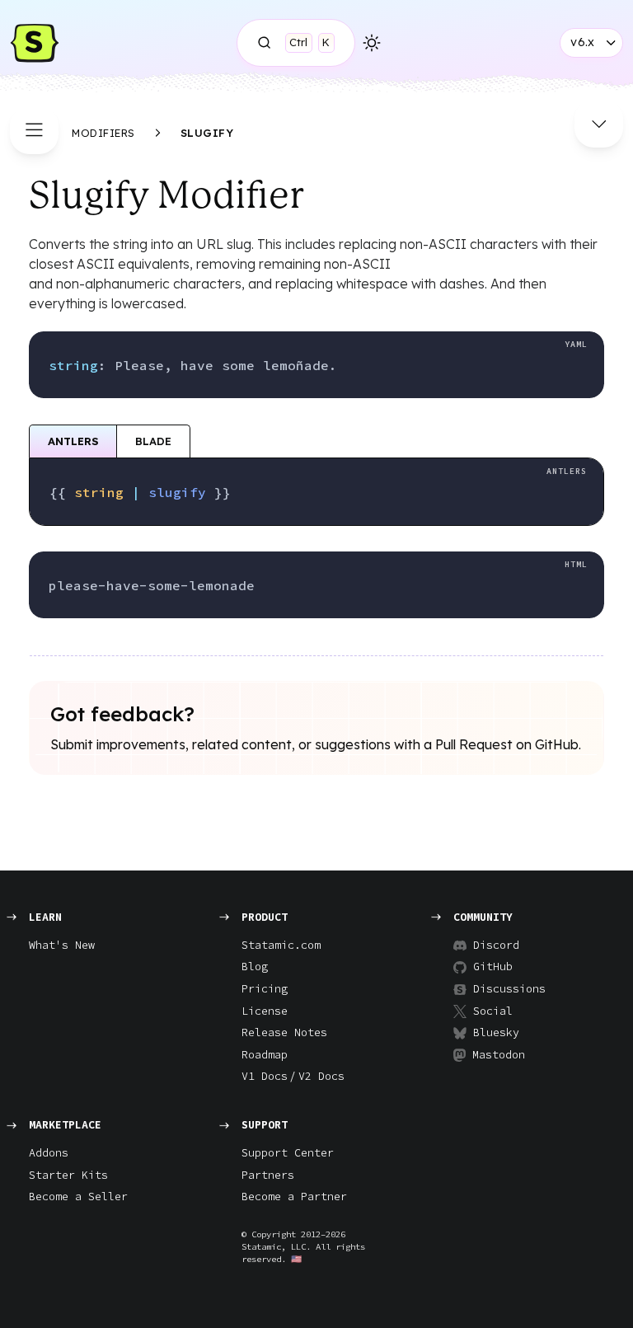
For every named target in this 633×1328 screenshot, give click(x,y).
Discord (496, 945)
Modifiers (103, 132)
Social (493, 1011)
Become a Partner (294, 1197)
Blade (153, 441)
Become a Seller (78, 1197)
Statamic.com (281, 945)
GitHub (493, 967)
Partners (267, 1175)
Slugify (207, 132)
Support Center (287, 1153)
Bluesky (496, 1032)
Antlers (73, 441)
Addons (48, 1153)
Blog (254, 967)
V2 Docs (321, 1076)
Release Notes (284, 1032)
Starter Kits (68, 1175)
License (264, 1011)
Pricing (264, 989)
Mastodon (498, 1055)
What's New (62, 945)
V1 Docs (264, 1076)
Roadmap (264, 1055)
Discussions (502, 989)
